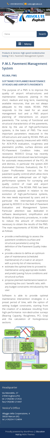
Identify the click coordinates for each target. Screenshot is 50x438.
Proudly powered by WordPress (19, 431)
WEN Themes (28, 434)
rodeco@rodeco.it (34, 4)
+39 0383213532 (16, 4)
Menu (27, 44)
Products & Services (11, 53)
